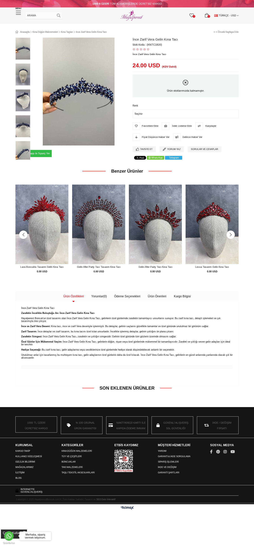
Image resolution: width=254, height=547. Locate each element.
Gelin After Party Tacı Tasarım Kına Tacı (98, 266)
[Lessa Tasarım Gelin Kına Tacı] (212, 224)
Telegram (174, 157)
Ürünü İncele (46, 257)
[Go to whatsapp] (9, 536)
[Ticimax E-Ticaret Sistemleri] (127, 508)
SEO (98, 499)
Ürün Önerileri (157, 296)
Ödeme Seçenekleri (127, 296)
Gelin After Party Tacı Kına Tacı (155, 266)
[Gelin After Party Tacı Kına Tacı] (155, 224)
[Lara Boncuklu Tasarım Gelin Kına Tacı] (41, 224)
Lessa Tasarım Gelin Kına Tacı (212, 266)
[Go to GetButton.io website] (9, 543)
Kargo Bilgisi (182, 296)
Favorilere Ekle (38, 257)
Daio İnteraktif (108, 499)
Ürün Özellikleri (73, 296)
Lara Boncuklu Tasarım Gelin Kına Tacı (41, 266)
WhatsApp (157, 157)
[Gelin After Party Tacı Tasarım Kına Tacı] (98, 224)
